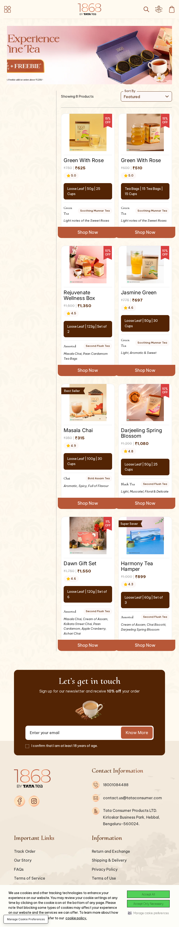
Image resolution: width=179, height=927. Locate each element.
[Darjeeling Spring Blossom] (145, 402)
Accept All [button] (148, 894)
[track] (158, 11)
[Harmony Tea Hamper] (145, 535)
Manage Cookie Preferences (26, 919)
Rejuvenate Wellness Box (79, 295)
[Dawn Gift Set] (88, 535)
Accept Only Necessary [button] (148, 904)
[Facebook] (19, 801)
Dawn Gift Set (80, 563)
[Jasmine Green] (145, 264)
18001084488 (115, 784)
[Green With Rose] (88, 132)
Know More (137, 732)
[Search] (146, 9)
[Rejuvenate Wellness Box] (88, 264)
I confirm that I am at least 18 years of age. (64, 746)
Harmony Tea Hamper (137, 566)
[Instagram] (34, 801)
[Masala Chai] (88, 402)
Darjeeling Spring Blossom (141, 433)
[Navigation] (8, 9)
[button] (148, 913)
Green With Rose (83, 160)
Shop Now (88, 232)
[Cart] (171, 9)
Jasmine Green (139, 292)
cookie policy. (76, 918)
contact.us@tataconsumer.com (132, 798)
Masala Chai (78, 430)
